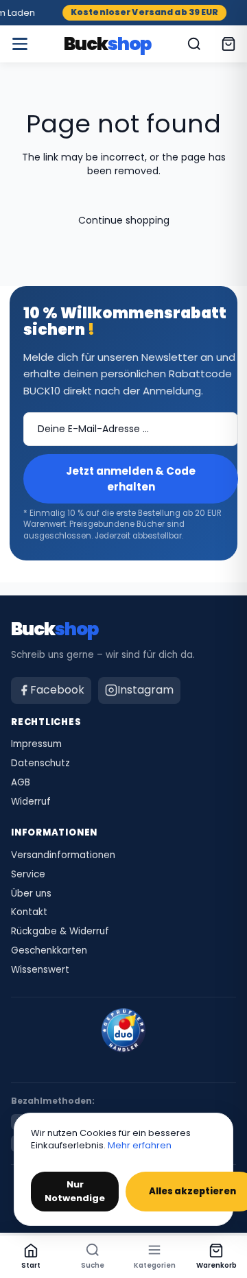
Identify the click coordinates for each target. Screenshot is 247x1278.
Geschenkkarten (49, 951)
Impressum (36, 744)
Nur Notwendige (75, 1191)
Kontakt (29, 912)
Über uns (31, 894)
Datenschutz (40, 763)
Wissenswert (40, 970)
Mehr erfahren (140, 1145)
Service (28, 874)
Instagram (145, 690)
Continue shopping (123, 220)
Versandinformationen (63, 855)
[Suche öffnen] (194, 44)
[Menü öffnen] (20, 44)
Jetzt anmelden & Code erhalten (131, 479)
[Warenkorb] (228, 44)
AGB (20, 783)
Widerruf (31, 802)
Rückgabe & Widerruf (60, 931)
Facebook (57, 690)
